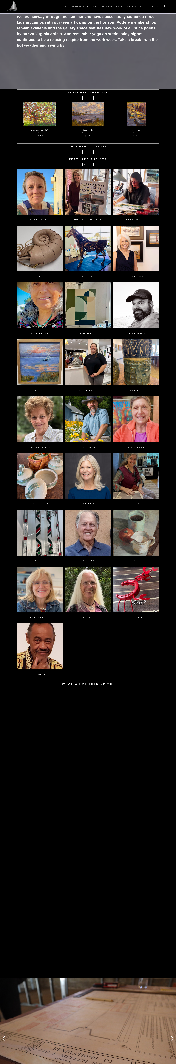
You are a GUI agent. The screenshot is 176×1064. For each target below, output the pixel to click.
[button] (75, 6)
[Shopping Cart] (168, 6)
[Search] (164, 6)
